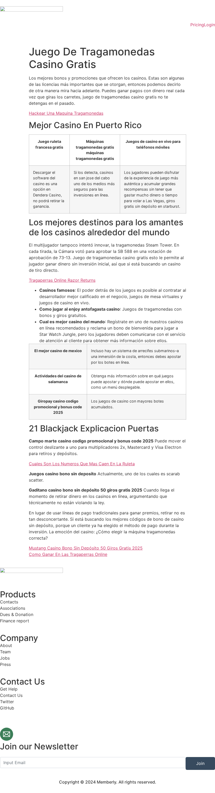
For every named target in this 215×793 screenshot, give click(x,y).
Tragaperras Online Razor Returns (62, 280)
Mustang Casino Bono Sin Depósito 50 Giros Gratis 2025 (86, 548)
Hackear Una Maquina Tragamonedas (66, 113)
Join (200, 763)
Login (209, 25)
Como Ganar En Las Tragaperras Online (68, 554)
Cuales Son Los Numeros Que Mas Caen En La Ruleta (82, 463)
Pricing (197, 25)
